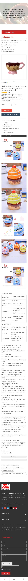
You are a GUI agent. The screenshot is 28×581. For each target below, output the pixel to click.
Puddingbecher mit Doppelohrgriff (10, 465)
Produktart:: (5, 128)
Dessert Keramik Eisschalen (9, 467)
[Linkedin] (8, 508)
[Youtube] (13, 508)
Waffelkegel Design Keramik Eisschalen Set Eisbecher (12, 474)
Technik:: (5, 132)
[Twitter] (11, 508)
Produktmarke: (6, 120)
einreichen (6, 573)
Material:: (5, 126)
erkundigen (7, 110)
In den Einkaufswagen (12, 114)
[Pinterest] (16, 508)
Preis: (4, 122)
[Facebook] (2, 508)
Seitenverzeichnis (18, 529)
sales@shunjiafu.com (10, 45)
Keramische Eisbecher (7, 470)
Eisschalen (20, 467)
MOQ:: (4, 130)
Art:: (3, 124)
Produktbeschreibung (8, 136)
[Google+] (5, 508)
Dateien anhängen (7, 563)
